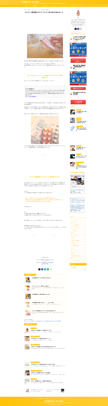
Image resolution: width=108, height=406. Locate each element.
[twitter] (39, 269)
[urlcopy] (51, 269)
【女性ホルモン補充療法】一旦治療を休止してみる (41, 330)
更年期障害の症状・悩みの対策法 (30, 2)
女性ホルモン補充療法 (29, 319)
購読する (73, 264)
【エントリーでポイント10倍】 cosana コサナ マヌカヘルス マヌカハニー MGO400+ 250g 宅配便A (77, 190)
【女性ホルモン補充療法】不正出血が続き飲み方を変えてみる (43, 346)
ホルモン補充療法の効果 (47, 321)
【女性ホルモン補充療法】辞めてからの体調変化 (40, 372)
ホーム (27, 5)
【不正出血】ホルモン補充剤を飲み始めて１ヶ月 (40, 338)
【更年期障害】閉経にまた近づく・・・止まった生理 (42, 302)
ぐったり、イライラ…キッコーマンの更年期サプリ (78, 60)
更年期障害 (59, 321)
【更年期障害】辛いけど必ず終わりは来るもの (41, 278)
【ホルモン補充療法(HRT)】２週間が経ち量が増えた (41, 381)
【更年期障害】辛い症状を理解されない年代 (41, 294)
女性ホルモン (54, 5)
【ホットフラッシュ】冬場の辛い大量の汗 (40, 286)
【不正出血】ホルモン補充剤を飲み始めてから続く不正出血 (43, 364)
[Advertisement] (45, 23)
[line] (48, 269)
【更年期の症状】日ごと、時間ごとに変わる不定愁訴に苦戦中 (81, 167)
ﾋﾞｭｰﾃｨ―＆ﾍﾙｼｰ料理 (72, 5)
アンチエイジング (63, 5)
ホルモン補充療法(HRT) (38, 321)
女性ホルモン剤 (54, 321)
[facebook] (42, 269)
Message (81, 5)
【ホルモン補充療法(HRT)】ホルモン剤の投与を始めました (44, 310)
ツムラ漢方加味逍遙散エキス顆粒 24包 (78, 102)
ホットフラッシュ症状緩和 (29, 321)
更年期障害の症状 (45, 5)
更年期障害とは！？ (36, 5)
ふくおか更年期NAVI (32, 96)
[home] (81, 29)
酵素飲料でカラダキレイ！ (78, 88)
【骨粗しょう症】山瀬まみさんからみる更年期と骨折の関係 (81, 129)
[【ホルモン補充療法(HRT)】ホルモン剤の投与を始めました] (45, 269)
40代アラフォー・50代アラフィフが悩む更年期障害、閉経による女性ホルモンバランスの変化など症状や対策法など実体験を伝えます (54, 402)
